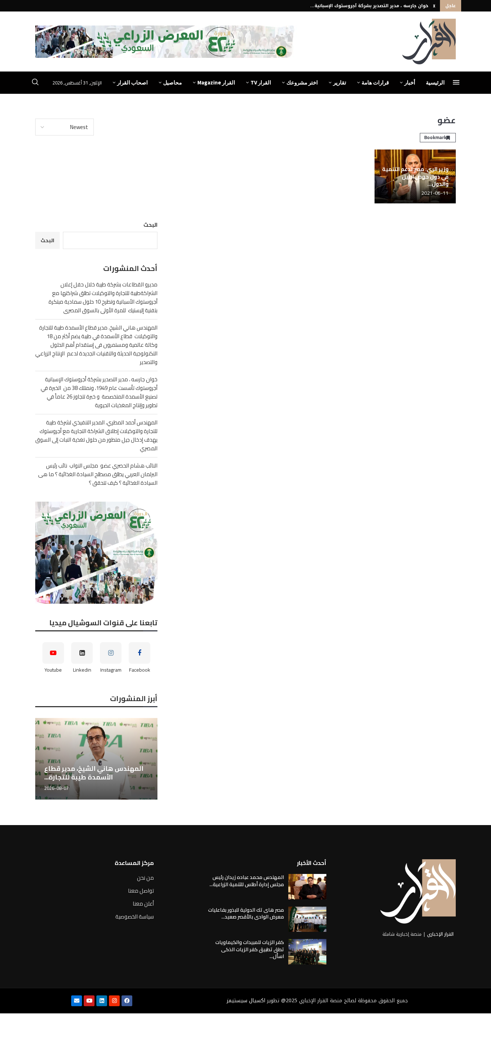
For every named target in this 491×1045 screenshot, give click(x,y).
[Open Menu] (456, 82)
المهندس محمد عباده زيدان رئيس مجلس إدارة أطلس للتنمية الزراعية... (247, 881)
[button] (434, 5)
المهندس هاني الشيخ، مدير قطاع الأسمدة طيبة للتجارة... (93, 773)
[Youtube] (89, 1000)
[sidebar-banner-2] (96, 553)
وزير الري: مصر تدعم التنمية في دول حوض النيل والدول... (415, 176)
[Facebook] (126, 1000)
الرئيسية (435, 82)
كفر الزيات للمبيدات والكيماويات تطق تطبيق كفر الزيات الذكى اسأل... (249, 949)
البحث (150, 225)
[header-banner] (166, 42)
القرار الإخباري (440, 934)
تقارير (339, 82)
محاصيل (172, 82)
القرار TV (261, 82)
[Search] (35, 83)
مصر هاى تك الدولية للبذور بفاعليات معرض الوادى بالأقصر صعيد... (246, 913)
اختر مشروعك (302, 82)
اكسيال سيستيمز (246, 1000)
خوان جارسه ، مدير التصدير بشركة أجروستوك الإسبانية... (369, 6)
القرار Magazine (216, 82)
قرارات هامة (375, 82)
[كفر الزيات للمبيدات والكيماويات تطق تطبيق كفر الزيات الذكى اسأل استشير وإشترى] (307, 951)
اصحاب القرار (132, 82)
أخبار (409, 82)
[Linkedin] (101, 1000)
